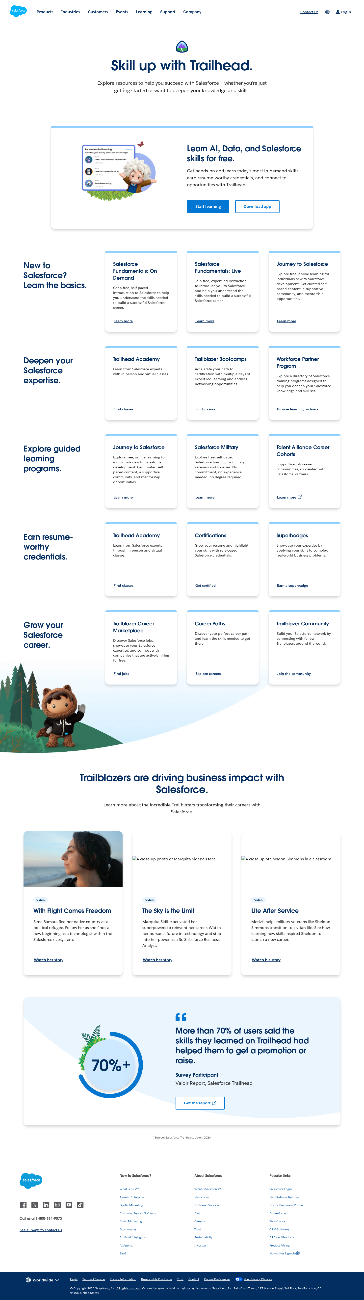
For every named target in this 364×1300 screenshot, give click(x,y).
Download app (257, 206)
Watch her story (48, 959)
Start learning (208, 206)
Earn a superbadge (292, 585)
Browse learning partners (297, 409)
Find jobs (121, 673)
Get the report (197, 1103)
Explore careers (208, 673)
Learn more (123, 321)
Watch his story (266, 959)
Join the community (294, 673)
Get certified (205, 585)
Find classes (123, 409)
